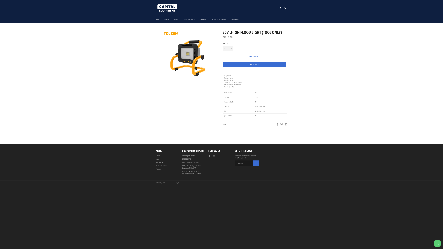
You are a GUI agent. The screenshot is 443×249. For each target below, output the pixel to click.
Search (158, 156)
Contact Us (235, 19)
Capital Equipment (164, 183)
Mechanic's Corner (219, 19)
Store (176, 19)
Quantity (225, 43)
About (167, 19)
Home (158, 19)
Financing (203, 19)
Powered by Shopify (174, 183)
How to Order (189, 19)
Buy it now (254, 64)
